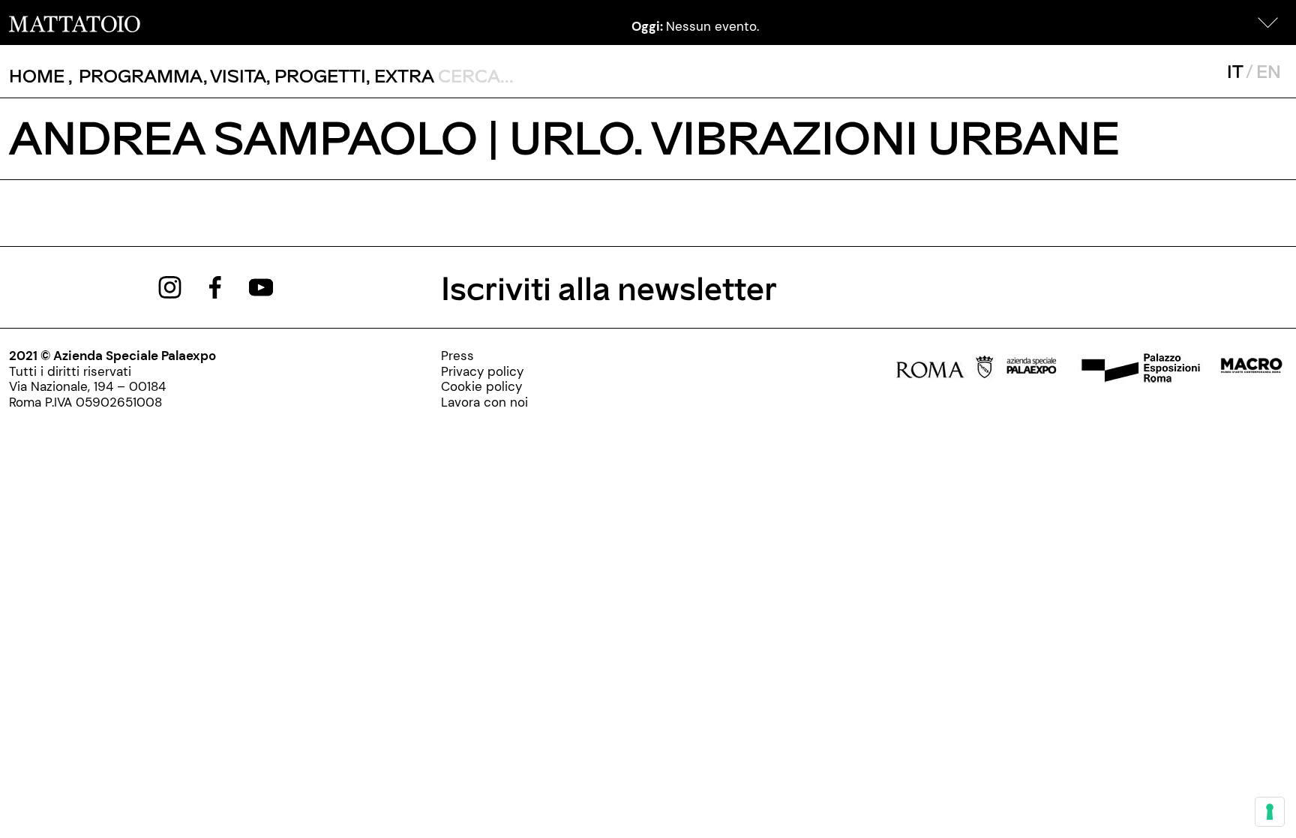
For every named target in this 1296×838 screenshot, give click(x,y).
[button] (1268, 22)
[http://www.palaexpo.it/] (1032, 370)
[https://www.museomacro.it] (1251, 370)
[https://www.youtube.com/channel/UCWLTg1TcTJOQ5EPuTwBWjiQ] (261, 286)
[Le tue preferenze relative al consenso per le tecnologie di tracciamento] (1270, 811)
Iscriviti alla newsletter (609, 287)
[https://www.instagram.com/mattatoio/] (170, 286)
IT (1235, 71)
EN (1268, 71)
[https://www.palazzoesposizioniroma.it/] (1138, 370)
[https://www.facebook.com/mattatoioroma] (215, 286)
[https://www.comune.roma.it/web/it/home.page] (944, 370)
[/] (74, 22)
